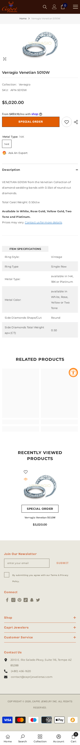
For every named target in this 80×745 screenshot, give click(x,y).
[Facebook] (7, 600)
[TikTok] (26, 600)
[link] (20, 422)
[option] (40, 44)
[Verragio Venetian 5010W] (40, 486)
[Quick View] (26, 479)
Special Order (30, 121)
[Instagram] (13, 600)
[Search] (44, 7)
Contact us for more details (43, 222)
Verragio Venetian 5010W (40, 517)
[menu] (75, 6)
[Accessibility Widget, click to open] (73, 372)
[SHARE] (75, 122)
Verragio (24, 84)
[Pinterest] (19, 600)
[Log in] (54, 7)
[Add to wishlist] (67, 122)
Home (23, 18)
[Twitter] (38, 600)
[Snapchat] (32, 600)
